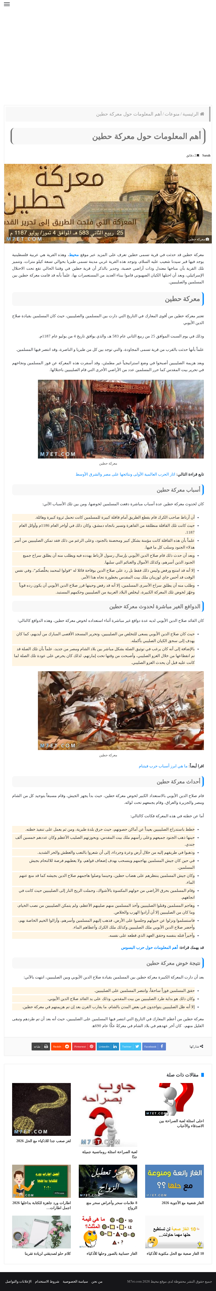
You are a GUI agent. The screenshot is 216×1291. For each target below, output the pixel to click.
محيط (74, 255)
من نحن (96, 1281)
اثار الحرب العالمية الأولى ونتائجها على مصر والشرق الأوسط (125, 474)
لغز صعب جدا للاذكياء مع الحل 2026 (43, 1141)
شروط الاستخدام (47, 1281)
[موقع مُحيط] (108, 10)
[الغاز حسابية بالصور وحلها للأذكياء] (108, 1232)
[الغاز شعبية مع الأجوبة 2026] (174, 1181)
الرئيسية (191, 114)
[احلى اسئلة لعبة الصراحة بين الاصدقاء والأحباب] (174, 1099)
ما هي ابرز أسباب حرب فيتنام (163, 766)
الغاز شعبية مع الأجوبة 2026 (183, 1203)
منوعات (172, 114)
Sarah (206, 155)
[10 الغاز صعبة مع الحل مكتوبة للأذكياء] (174, 1232)
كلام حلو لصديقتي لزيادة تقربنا (48, 1254)
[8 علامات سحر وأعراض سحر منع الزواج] (108, 1181)
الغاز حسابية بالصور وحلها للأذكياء (112, 1254)
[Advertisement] (108, 63)
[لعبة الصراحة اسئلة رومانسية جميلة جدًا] (108, 1115)
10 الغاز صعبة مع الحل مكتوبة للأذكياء (175, 1254)
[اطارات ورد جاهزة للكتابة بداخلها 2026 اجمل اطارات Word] (41, 1181)
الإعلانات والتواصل (18, 1281)
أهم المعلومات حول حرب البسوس (149, 947)
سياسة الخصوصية (75, 1281)
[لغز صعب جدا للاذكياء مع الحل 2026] (41, 1109)
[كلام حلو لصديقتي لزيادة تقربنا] (41, 1232)
